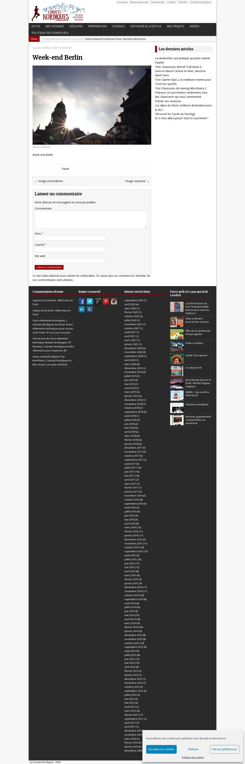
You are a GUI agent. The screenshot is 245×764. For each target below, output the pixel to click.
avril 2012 (129, 706)
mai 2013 (129, 663)
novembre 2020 (133, 352)
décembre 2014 (133, 587)
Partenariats (157, 2)
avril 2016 (129, 523)
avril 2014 (129, 619)
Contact (171, 2)
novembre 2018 (133, 404)
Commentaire (43, 208)
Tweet (65, 169)
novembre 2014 (133, 591)
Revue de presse (139, 2)
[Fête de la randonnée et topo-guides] (177, 337)
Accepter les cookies (161, 749)
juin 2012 (129, 699)
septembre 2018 (133, 412)
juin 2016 (129, 515)
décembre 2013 (133, 635)
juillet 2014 (130, 607)
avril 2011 (129, 726)
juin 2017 (129, 471)
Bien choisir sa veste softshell (50, 364)
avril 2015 (129, 571)
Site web (40, 256)
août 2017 (130, 463)
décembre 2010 (133, 730)
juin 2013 (129, 659)
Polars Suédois (194, 343)
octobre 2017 (131, 455)
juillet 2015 (130, 559)
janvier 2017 (131, 491)
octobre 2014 (131, 595)
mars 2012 (130, 710)
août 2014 (130, 603)
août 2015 (130, 555)
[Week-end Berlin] (92, 142)
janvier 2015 (131, 583)
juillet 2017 (130, 467)
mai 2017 (129, 475)
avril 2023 (129, 304)
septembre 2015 (133, 551)
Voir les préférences (224, 749)
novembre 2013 (133, 639)
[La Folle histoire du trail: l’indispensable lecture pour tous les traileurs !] (177, 310)
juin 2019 (129, 380)
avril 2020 (129, 360)
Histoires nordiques (196, 404)
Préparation (97, 26)
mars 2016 (130, 527)
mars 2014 (130, 623)
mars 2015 (130, 575)
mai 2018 (129, 427)
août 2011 (130, 722)
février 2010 (131, 742)
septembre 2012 (133, 691)
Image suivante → (137, 181)
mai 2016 (129, 519)
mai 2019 (129, 384)
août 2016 (130, 507)
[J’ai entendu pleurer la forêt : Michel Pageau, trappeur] (177, 386)
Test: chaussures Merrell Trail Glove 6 (178, 67)
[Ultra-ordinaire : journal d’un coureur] (177, 325)
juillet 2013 (130, 655)
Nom (38, 233)
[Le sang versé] (177, 374)
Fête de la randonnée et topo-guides (198, 332)
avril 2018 (129, 431)
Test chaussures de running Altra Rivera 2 (180, 88)
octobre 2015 (131, 547)
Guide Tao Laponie (196, 355)
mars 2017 (130, 483)
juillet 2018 (130, 420)
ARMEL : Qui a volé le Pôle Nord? (197, 393)
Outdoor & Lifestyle (146, 26)
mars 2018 (130, 435)
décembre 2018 (133, 400)
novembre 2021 (133, 324)
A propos (122, 2)
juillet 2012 (130, 695)
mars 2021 (130, 340)
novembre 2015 (133, 543)
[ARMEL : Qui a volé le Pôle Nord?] (177, 398)
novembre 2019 (133, 372)
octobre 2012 (131, 687)
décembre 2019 (133, 368)
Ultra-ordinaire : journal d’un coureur (197, 320)
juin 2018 (129, 424)
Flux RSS (183, 2)
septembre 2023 (133, 300)
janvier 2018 (131, 444)
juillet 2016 (130, 511)
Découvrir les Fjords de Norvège (175, 114)
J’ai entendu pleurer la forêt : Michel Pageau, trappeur (198, 383)
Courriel (40, 244)
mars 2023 (130, 308)
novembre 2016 (133, 495)
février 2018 (131, 439)
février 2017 (131, 487)
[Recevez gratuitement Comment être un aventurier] (177, 423)
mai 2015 (129, 567)
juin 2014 (129, 611)
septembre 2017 (133, 459)
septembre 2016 (133, 503)
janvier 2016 (131, 535)
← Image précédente (49, 181)
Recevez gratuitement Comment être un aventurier (198, 420)
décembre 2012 (133, 679)
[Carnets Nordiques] (122, 11)
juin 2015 (129, 563)
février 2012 (131, 714)
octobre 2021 (131, 328)
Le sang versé (193, 367)
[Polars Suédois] (177, 349)
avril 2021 (129, 336)
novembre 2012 (133, 682)
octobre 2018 (131, 407)
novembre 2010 (133, 734)
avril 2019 (129, 388)
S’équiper (75, 26)
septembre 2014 (133, 599)
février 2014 (131, 627)
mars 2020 (130, 364)
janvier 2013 (131, 675)
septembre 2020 (133, 356)
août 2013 (130, 651)
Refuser (193, 749)
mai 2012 (129, 702)
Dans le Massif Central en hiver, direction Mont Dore (94, 39)
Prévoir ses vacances (168, 101)
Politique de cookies (193, 757)
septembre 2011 (133, 719)
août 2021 (130, 332)
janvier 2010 (131, 746)
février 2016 (131, 531)
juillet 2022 (130, 320)
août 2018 (130, 416)
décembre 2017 (133, 447)
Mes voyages (55, 26)
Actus (35, 26)
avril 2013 (129, 667)
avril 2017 (129, 479)
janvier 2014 (131, 631)
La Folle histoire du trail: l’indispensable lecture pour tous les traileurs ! (197, 308)
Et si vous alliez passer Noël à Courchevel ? (181, 118)
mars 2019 (130, 392)
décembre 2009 (133, 750)
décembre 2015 (133, 539)
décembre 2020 (133, 348)
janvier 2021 (131, 344)
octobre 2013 (131, 643)
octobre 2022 (131, 316)
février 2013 (131, 671)
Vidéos (194, 26)
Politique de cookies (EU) (50, 32)
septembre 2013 (133, 647)
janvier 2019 (131, 396)
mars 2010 (130, 738)
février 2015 (131, 579)
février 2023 (131, 312)
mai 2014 (129, 615)
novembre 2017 (133, 451)
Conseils (118, 26)
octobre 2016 (131, 499)
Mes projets (175, 26)
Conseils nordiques (200, 2)
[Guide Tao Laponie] (177, 362)
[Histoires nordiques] (177, 411)
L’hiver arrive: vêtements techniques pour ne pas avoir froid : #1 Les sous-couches (53, 328)
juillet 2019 (130, 376)
